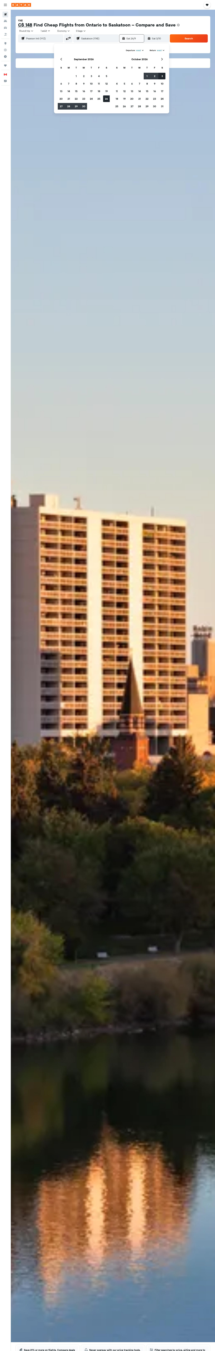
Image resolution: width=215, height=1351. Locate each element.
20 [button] (61, 98)
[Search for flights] (5, 14)
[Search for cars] (5, 28)
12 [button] (106, 83)
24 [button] (91, 98)
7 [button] (68, 83)
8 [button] (76, 83)
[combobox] (26, 30)
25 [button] (98, 98)
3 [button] (91, 76)
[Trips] (5, 65)
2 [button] (84, 76)
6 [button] (61, 83)
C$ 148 (25, 25)
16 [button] (84, 91)
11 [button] (99, 83)
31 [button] (162, 106)
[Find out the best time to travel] (5, 56)
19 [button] (106, 91)
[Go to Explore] (5, 43)
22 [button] (76, 98)
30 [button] (83, 106)
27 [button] (61, 106)
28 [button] (68, 106)
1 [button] (76, 76)
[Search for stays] (5, 21)
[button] (5, 4)
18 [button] (99, 91)
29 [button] (76, 106)
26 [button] (106, 98)
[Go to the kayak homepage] (21, 5)
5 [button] (106, 76)
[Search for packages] (5, 34)
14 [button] (69, 91)
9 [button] (84, 83)
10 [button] (91, 83)
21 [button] (69, 98)
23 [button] (83, 98)
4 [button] (99, 76)
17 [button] (91, 91)
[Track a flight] (5, 50)
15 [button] (76, 91)
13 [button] (61, 91)
